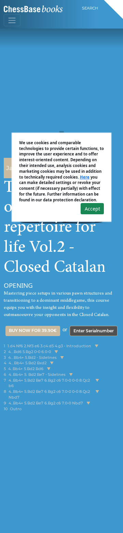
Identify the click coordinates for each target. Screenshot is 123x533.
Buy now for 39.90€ (33, 330)
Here (85, 177)
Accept (92, 208)
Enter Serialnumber (93, 330)
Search (90, 8)
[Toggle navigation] (12, 20)
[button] (96, 346)
